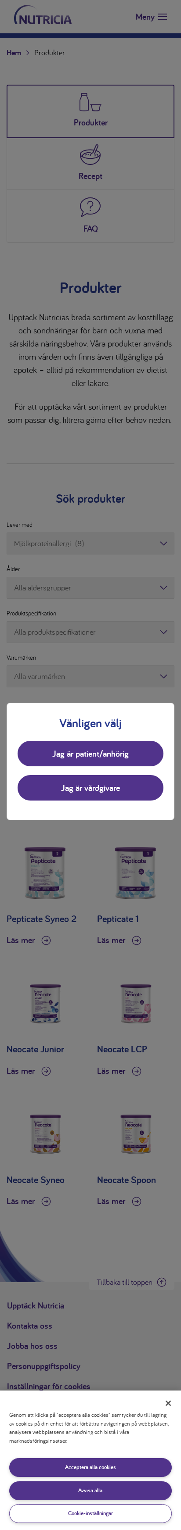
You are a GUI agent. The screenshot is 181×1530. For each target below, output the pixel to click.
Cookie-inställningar (90, 1513)
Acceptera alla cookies (90, 1467)
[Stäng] (168, 1403)
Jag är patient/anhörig (90, 753)
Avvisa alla (90, 1490)
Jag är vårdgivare (90, 788)
